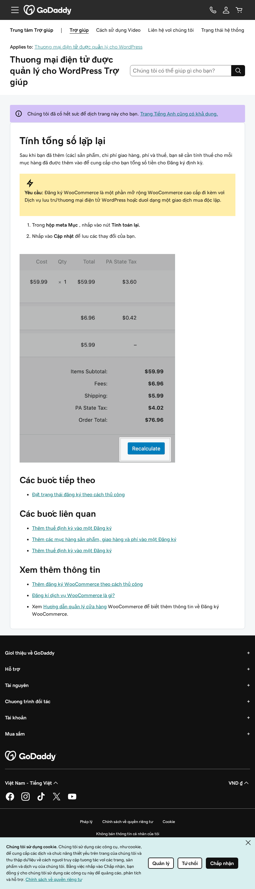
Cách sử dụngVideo (118, 29)
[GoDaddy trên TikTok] (41, 799)
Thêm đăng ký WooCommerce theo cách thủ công (87, 583)
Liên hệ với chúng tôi (171, 29)
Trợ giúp (79, 29)
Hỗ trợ (12, 668)
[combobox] (181, 70)
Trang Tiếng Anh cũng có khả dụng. (179, 113)
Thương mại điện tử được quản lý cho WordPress (88, 46)
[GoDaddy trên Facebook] (10, 799)
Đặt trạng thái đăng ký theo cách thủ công (78, 494)
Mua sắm (15, 733)
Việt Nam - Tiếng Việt (28, 782)
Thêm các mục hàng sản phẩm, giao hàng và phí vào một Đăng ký (104, 539)
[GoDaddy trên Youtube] (72, 799)
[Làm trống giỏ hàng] (239, 10)
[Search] (238, 70)
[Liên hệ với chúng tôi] (213, 10)
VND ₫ (236, 782)
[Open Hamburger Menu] (12, 9)
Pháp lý (86, 822)
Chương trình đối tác (27, 701)
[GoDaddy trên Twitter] (57, 799)
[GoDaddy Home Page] (31, 756)
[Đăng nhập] (226, 10)
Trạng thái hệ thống (222, 29)
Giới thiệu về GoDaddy (29, 652)
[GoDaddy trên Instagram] (25, 799)
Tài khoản (15, 717)
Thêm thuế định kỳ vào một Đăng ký (72, 527)
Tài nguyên (17, 685)
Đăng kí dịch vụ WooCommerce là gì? (73, 595)
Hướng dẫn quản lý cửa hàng (75, 606)
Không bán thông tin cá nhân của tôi (127, 834)
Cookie (169, 822)
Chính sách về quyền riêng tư (127, 822)
